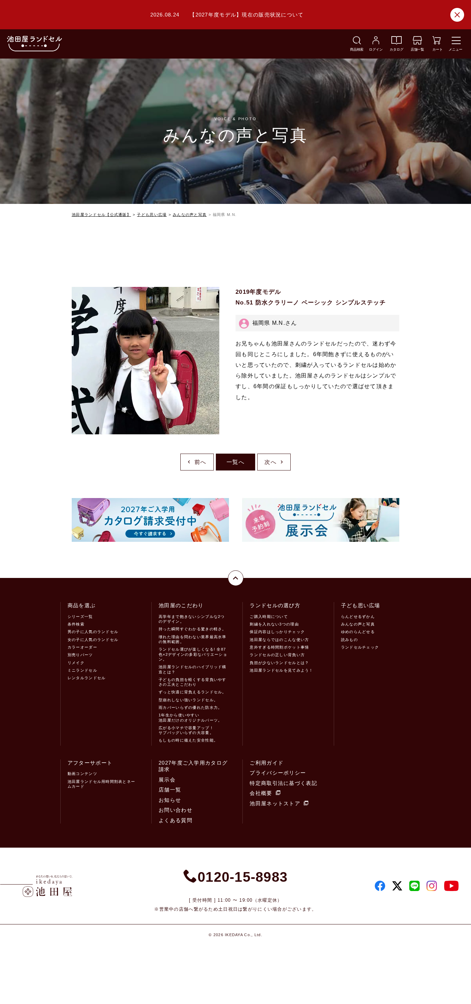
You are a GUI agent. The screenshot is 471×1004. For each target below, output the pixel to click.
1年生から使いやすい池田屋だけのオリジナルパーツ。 (190, 717)
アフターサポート (90, 763)
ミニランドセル (82, 670)
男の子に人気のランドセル (93, 632)
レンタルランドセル (87, 678)
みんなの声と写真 (190, 215)
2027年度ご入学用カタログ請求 (193, 766)
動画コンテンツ (82, 774)
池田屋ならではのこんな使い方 (279, 640)
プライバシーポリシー (278, 773)
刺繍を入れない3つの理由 (274, 624)
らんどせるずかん (358, 616)
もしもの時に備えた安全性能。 (188, 740)
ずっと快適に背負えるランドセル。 (192, 692)
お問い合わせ (175, 810)
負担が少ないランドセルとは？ (279, 663)
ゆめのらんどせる (358, 632)
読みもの (349, 640)
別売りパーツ (80, 655)
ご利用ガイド (266, 763)
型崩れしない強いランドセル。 (188, 700)
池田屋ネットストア (275, 803)
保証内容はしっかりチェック (277, 632)
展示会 (167, 780)
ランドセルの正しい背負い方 (277, 655)
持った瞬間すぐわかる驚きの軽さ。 (192, 629)
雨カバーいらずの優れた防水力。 (190, 707)
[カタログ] (396, 42)
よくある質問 (175, 820)
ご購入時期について (269, 616)
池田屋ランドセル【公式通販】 (101, 215)
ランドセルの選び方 (275, 605)
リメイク (76, 663)
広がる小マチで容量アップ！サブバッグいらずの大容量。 (186, 730)
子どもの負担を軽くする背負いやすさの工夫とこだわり (192, 681)
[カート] (436, 42)
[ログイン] (375, 42)
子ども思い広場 (152, 215)
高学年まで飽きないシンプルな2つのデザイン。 (191, 618)
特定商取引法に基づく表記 (283, 783)
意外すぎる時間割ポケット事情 (279, 647)
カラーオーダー (82, 647)
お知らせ (170, 800)
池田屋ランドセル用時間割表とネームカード (101, 783)
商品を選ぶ (82, 605)
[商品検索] (357, 42)
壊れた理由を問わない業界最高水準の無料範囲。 (192, 639)
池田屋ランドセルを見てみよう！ (281, 670)
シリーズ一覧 (80, 616)
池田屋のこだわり (181, 605)
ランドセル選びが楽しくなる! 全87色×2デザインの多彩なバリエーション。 (193, 654)
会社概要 (261, 793)
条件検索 (76, 624)
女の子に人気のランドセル (93, 640)
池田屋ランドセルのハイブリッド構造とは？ (192, 669)
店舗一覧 (170, 790)
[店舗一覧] (417, 42)
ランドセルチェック (360, 647)
